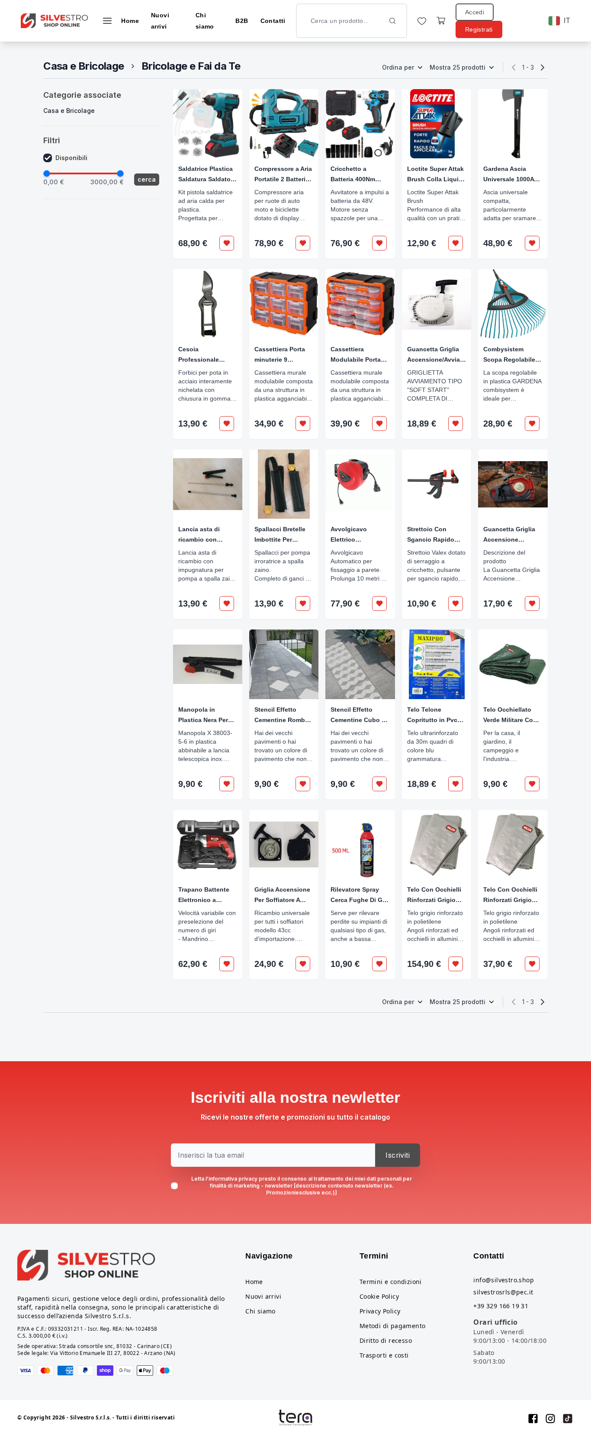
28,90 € (497, 423)
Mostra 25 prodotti (457, 67)
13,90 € (192, 423)
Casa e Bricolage (83, 66)
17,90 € (497, 603)
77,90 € (345, 603)
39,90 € (345, 423)
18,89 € (421, 423)
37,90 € (497, 964)
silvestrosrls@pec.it (503, 1292)
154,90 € (424, 964)
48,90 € (497, 243)
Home (130, 20)
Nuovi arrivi (263, 1296)
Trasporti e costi (384, 1355)
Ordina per (398, 67)
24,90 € (268, 964)
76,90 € (345, 243)
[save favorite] (226, 243)
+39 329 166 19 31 (500, 1306)
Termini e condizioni (391, 1282)
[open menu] (107, 21)
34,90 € (268, 423)
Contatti (273, 20)
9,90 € (190, 784)
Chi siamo (260, 1311)
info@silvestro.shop (503, 1280)
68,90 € (192, 243)
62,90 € (192, 964)
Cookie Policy (379, 1296)
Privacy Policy (380, 1311)
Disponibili (71, 157)
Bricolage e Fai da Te (190, 66)
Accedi (474, 12)
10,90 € (421, 603)
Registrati (479, 29)
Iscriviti (397, 1155)
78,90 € (268, 243)
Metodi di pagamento (393, 1326)
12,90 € (421, 243)
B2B (241, 20)
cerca (147, 179)
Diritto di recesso (386, 1340)
